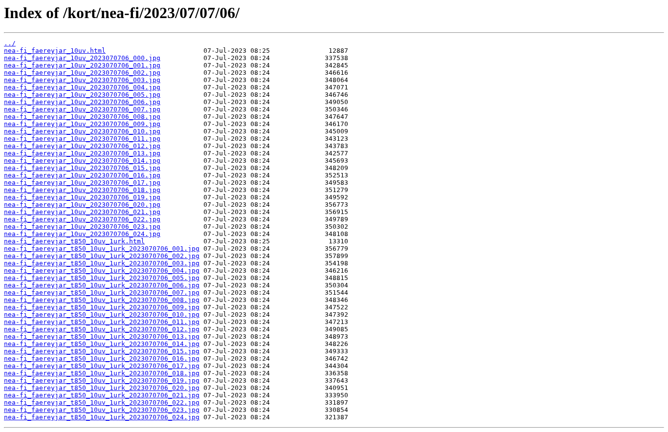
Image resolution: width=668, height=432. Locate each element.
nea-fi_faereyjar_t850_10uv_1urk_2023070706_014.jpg (102, 343)
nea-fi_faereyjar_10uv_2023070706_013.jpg (82, 153)
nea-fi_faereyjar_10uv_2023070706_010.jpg (82, 131)
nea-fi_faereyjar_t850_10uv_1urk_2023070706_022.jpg (102, 402)
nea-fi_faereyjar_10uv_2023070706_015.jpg (82, 168)
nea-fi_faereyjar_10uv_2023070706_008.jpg (82, 116)
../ (10, 43)
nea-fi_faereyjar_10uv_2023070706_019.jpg (82, 197)
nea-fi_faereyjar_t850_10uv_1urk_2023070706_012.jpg (102, 329)
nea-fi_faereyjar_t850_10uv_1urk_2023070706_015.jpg (102, 351)
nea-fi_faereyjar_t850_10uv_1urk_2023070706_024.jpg (102, 417)
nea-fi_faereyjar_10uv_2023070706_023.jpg (82, 226)
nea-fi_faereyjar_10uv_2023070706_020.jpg (82, 204)
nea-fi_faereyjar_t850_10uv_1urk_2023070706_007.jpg (102, 292)
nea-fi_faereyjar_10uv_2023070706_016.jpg (82, 175)
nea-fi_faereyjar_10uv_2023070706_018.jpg (82, 190)
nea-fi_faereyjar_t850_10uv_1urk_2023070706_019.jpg (102, 380)
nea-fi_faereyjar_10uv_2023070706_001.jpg (82, 65)
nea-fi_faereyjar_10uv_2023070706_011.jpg (82, 138)
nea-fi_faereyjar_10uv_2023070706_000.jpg (82, 58)
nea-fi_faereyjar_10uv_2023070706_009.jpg (82, 124)
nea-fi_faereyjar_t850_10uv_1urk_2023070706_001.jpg (102, 248)
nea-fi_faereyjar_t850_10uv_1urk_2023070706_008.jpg (102, 299)
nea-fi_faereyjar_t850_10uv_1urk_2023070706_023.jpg (102, 409)
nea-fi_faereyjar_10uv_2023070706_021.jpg (82, 212)
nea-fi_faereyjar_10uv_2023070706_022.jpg (82, 219)
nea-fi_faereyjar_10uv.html (55, 50)
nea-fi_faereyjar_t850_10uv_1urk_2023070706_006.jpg (102, 285)
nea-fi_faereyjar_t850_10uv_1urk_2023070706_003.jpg (102, 263)
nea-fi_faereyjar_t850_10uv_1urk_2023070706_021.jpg (102, 395)
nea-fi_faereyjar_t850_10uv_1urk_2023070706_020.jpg (102, 387)
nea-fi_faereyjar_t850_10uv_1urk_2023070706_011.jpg (102, 321)
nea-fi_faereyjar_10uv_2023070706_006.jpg (82, 102)
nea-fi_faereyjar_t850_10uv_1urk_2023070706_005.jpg (102, 277)
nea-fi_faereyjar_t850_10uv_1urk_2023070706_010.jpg (102, 314)
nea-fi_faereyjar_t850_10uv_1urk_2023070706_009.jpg (102, 307)
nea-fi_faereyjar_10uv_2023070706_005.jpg (82, 94)
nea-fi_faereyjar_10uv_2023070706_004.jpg (82, 87)
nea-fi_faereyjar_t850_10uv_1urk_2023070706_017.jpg (102, 365)
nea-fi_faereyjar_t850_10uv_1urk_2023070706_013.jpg (102, 336)
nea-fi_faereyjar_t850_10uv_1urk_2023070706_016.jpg (102, 358)
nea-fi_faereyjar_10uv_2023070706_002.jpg (82, 72)
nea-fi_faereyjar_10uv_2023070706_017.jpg (82, 182)
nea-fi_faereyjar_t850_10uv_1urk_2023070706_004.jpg (102, 270)
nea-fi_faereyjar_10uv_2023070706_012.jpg (82, 146)
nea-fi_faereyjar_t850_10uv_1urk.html (74, 241)
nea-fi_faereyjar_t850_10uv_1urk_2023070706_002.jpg (102, 255)
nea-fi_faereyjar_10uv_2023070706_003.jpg (82, 80)
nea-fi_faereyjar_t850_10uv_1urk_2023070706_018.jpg (102, 373)
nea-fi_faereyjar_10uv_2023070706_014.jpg (82, 160)
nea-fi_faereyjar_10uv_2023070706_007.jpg (82, 109)
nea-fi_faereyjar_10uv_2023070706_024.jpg (82, 234)
